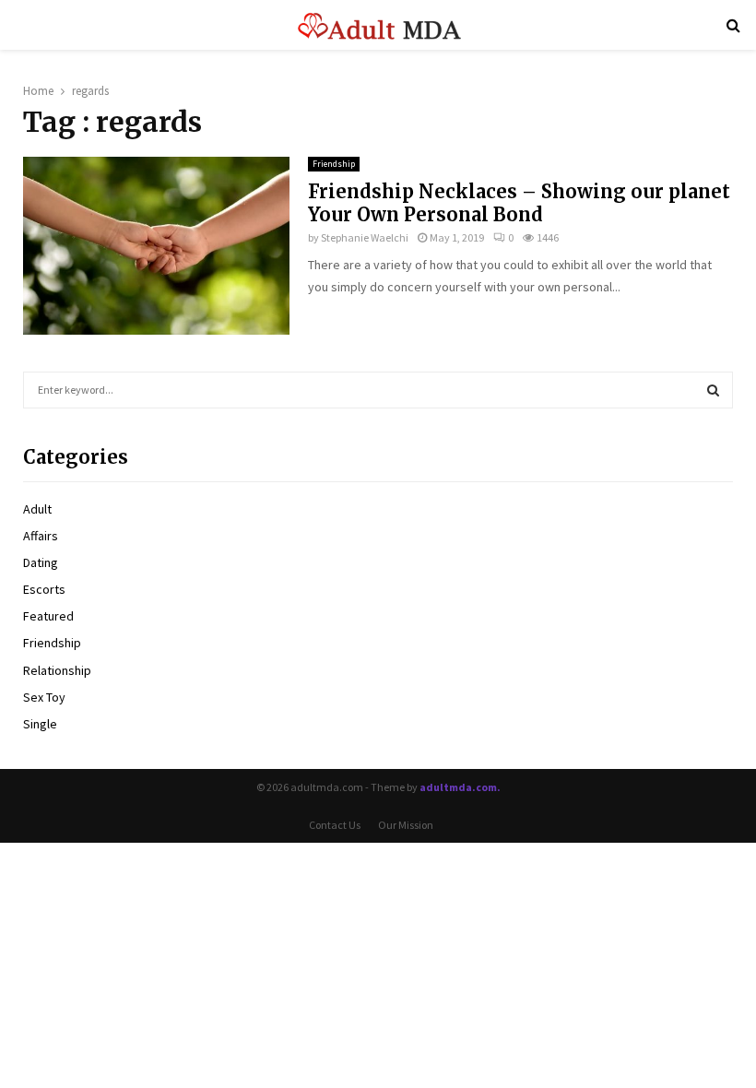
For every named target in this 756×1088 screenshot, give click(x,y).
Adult (37, 509)
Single (40, 723)
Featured (48, 616)
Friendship (334, 164)
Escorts (44, 589)
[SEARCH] (713, 390)
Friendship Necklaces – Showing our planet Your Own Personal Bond (519, 203)
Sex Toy (44, 697)
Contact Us (334, 825)
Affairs (40, 535)
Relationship (57, 670)
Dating (40, 562)
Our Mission (405, 825)
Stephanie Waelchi (364, 237)
